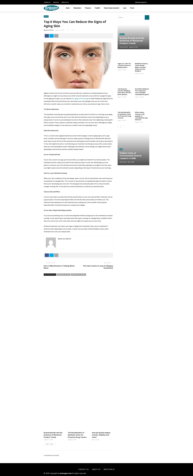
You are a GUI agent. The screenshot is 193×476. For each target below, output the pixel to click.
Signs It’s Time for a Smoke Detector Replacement (124, 65)
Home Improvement (111, 8)
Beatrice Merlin (49, 30)
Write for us (65, 2)
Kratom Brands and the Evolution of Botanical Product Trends (53, 435)
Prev (47, 444)
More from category (78, 274)
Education (77, 8)
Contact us (47, 2)
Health (97, 8)
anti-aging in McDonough (80, 98)
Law (124, 8)
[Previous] (119, 126)
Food (132, 8)
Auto (68, 8)
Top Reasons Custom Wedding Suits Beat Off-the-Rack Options (124, 91)
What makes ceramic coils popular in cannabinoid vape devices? (141, 116)
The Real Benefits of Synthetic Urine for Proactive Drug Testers (77, 435)
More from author (63, 274)
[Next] (122, 126)
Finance (88, 8)
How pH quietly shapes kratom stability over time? (101, 435)
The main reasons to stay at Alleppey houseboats (98, 267)
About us (56, 2)
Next (51, 444)
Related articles (50, 274)
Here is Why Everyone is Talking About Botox (59, 267)
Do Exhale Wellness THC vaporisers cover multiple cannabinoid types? (142, 91)
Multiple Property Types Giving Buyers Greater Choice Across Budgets (141, 67)
